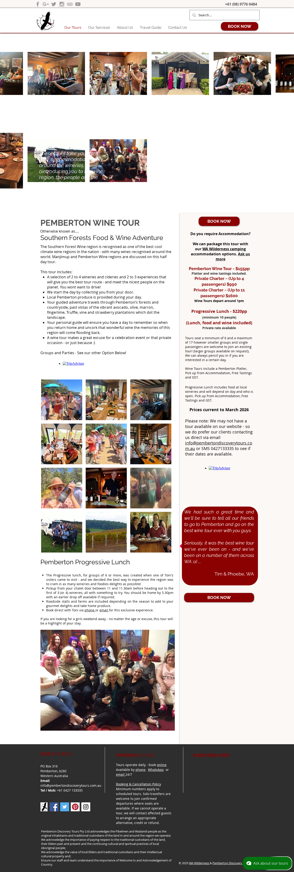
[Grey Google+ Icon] (45, 4)
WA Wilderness (199, 863)
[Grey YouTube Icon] (78, 4)
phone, (141, 769)
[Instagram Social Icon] (85, 806)
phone (90, 610)
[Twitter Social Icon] (64, 806)
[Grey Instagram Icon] (62, 4)
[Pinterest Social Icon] (75, 806)
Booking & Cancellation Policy (138, 784)
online (162, 765)
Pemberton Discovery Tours (231, 863)
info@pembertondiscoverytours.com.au (70, 785)
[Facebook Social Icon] (54, 806)
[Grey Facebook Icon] (37, 4)
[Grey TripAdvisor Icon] (70, 4)
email (104, 610)
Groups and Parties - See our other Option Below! (83, 352)
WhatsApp (156, 769)
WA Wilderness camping (224, 248)
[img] (61, 399)
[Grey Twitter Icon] (54, 4)
